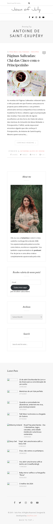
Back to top (26, 520)
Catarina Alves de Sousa (32, 151)
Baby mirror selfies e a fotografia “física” (32, 473)
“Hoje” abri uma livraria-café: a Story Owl (30, 442)
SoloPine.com (32, 516)
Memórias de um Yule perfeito (31, 391)
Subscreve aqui (20, 288)
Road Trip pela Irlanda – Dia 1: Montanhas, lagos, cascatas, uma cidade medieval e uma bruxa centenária (34, 429)
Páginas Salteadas (19, 52)
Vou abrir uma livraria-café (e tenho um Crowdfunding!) (30, 463)
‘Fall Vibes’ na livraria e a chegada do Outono (32, 415)
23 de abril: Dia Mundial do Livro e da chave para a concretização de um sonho (32, 381)
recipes (35, 52)
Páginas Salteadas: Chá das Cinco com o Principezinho (23, 60)
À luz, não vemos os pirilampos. (31, 451)
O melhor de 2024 (26, 483)
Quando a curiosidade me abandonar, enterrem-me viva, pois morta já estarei (31, 404)
